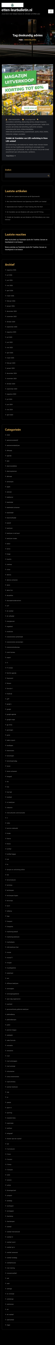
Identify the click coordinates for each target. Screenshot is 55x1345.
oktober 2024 (11, 384)
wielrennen (10, 1304)
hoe (8, 787)
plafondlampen (11, 1020)
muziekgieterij (11, 968)
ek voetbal (10, 611)
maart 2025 (10, 358)
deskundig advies (28, 122)
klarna (9, 838)
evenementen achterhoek (15, 637)
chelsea (9, 564)
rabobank (10, 1035)
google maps (11, 719)
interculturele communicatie (16, 813)
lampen (8, 127)
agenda (9, 456)
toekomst (9, 134)
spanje (9, 1102)
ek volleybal (10, 616)
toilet (8, 1175)
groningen (10, 730)
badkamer (10, 497)
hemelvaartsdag (12, 761)
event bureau (11, 652)
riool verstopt (11, 1066)
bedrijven (10, 528)
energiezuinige (11, 124)
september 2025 (12, 327)
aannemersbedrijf (12, 440)
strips (41, 132)
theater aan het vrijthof (14, 1139)
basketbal (10, 502)
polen (8, 1025)
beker (8, 544)
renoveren (10, 1051)
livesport (9, 921)
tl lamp (9, 1164)
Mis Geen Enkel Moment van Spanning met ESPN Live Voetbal (26, 201)
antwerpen (10, 482)
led (8, 875)
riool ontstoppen (12, 1061)
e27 (8, 606)
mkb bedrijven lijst (13, 947)
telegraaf (10, 1133)
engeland (10, 626)
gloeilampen (36, 124)
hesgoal (9, 776)
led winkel (15, 127)
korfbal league (11, 854)
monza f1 (10, 957)
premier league (11, 1030)
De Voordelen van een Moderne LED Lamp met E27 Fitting (25, 212)
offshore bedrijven (12, 983)
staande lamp (11, 1118)
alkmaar (9, 476)
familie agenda (11, 673)
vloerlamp (10, 1216)
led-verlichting (24, 127)
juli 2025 (9, 337)
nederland (10, 973)
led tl (8, 906)
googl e (9, 704)
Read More (10, 156)
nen (8, 978)
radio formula (11, 1040)
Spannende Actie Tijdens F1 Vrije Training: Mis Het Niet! (25, 207)
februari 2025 (11, 363)
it (7, 818)
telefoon (9, 1128)
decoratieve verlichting (13, 122)
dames (9, 575)
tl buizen (9, 1159)
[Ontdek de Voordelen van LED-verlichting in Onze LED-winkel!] (27, 92)
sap (8, 1092)
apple (8, 487)
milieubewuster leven (13, 129)
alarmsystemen (12, 471)
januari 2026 (11, 306)
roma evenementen (13, 1076)
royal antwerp (11, 1082)
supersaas (10, 1123)
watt (8, 1283)
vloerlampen (11, 1221)
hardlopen (10, 745)
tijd (8, 1144)
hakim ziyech (11, 740)
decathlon (10, 595)
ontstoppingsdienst (13, 994)
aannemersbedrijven (13, 445)
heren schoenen (12, 771)
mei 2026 (10, 285)
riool (8, 1056)
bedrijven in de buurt (13, 533)
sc (7, 1097)
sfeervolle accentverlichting (15, 132)
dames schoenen (12, 580)
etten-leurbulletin (10, 240)
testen (46, 132)
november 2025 (11, 316)
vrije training (11, 1268)
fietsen (9, 683)
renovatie (10, 1045)
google (9, 709)
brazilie (9, 559)
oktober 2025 (11, 322)
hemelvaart (10, 756)
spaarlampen (29, 132)
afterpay (9, 450)
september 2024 (12, 389)
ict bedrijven (11, 802)
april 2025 (10, 353)
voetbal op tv (11, 1247)
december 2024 (12, 373)
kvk (8, 859)
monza (9, 952)
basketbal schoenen (13, 507)
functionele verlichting (24, 124)
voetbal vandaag (12, 1258)
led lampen (10, 890)
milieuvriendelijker (27, 129)
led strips (10, 900)
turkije (9, 1185)
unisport (9, 1195)
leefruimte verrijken (35, 127)
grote (8, 735)
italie (8, 823)
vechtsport (10, 1206)
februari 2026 (11, 301)
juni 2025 (10, 342)
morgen (9, 963)
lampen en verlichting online (16, 869)
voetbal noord (11, 1242)
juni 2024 (10, 404)
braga (8, 554)
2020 (8, 435)
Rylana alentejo (10, 247)
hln (8, 781)
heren (8, 766)
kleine (9, 844)
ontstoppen (10, 988)
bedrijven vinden (12, 538)
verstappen (10, 1211)
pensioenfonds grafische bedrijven (18, 1009)
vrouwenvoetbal (12, 1273)
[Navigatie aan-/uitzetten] (51, 11)
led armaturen (11, 880)
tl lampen (10, 1170)
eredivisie (10, 631)
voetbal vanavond (12, 1252)
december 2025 (12, 311)
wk (8, 1309)
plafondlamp (11, 1014)
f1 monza (10, 668)
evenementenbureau (13, 647)
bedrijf (9, 523)
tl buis (9, 1154)
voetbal (9, 1227)
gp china (9, 725)
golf (8, 699)
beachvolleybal (11, 518)
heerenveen (10, 750)
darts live (10, 590)
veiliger (15, 134)
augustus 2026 (11, 270)
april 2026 (10, 290)
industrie (9, 807)
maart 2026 (10, 296)
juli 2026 (9, 275)
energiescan (11, 621)
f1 (7, 663)
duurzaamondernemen (14, 600)
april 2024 (10, 415)
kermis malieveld (12, 828)
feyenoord (10, 678)
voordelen (21, 134)
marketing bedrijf (12, 932)
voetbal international (13, 1232)
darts (8, 585)
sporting (9, 1113)
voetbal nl (10, 1237)
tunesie (9, 1180)
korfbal (9, 849)
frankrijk (9, 694)
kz (7, 864)
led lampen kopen (12, 895)
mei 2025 (10, 347)
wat (8, 1278)
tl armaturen (11, 1149)
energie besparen (40, 122)
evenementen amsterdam (15, 642)
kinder (9, 833)
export (9, 657)
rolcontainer (10, 1071)
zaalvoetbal (10, 1320)
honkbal (9, 797)
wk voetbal (10, 1314)
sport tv (9, 1107)
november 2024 (11, 378)
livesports (10, 926)
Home (21, 40)
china (8, 569)
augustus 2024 (11, 394)
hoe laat (9, 792)
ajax (8, 461)
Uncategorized (30, 119)
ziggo (8, 1325)
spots (37, 132)
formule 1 (10, 688)
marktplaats (11, 942)
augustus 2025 (11, 332)
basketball (10, 513)
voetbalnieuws (11, 1263)
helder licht (45, 124)
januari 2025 (11, 368)
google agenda (11, 714)
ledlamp (9, 911)
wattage (9, 1289)
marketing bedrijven (13, 937)
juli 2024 (9, 399)
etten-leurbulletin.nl (17, 10)
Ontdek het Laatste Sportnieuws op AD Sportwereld (23, 196)
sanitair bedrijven (12, 1087)
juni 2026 (10, 280)
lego (8, 916)
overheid (9, 1004)
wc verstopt (10, 1294)
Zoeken (8, 170)
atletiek (9, 492)
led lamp (9, 885)
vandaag (9, 1201)
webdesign (10, 1299)
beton (8, 549)
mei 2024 (10, 409)
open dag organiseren (13, 999)
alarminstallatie (12, 466)
